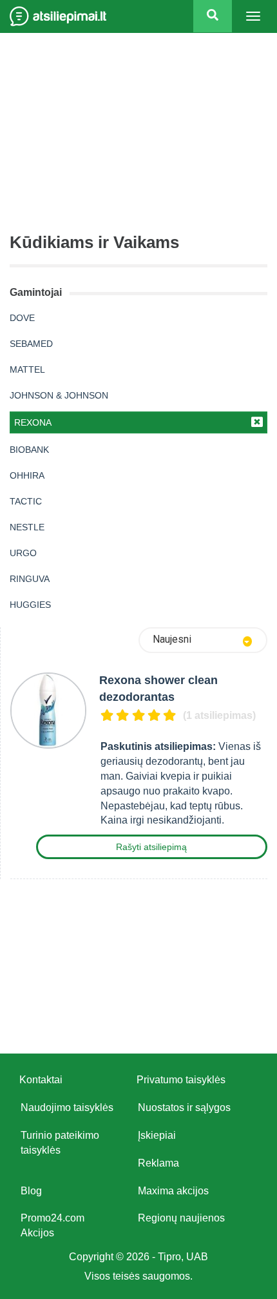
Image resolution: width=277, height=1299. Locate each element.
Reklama (158, 1163)
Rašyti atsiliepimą (151, 847)
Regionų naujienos (181, 1217)
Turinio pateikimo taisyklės (60, 1143)
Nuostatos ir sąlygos (184, 1107)
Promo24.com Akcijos (52, 1225)
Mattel (27, 369)
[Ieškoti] (212, 16)
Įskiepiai (157, 1135)
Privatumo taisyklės (181, 1079)
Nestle (27, 527)
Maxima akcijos (173, 1190)
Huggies (30, 604)
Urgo (23, 553)
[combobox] (202, 640)
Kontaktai (40, 1079)
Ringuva (30, 579)
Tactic (26, 501)
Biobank (29, 449)
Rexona (33, 422)
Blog (31, 1190)
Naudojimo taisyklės (67, 1107)
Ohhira (27, 475)
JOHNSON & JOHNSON (59, 395)
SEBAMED (31, 343)
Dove (22, 318)
